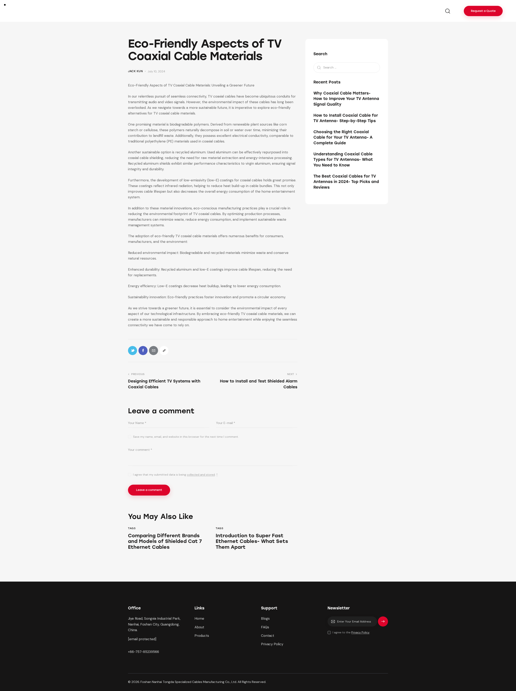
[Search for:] (346, 67)
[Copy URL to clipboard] (164, 350)
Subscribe (383, 623)
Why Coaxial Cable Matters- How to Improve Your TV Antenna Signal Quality (346, 99)
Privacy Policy (360, 632)
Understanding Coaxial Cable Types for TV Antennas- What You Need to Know (343, 159)
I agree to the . (351, 632)
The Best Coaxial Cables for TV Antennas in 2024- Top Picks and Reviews (346, 181)
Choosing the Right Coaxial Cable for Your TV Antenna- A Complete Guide (342, 137)
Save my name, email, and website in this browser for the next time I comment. (186, 436)
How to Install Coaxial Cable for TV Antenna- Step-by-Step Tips (345, 118)
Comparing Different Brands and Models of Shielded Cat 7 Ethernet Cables (165, 541)
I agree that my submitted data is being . (175, 474)
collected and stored (201, 474)
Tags (131, 528)
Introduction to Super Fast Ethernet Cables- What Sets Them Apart (252, 541)
